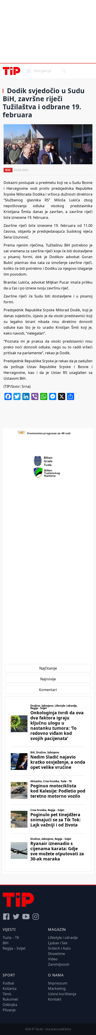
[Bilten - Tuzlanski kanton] (48, 473)
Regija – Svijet (14, 948)
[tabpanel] (48, 784)
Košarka (10, 988)
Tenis (7, 993)
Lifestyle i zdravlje (63, 937)
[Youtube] (25, 916)
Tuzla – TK (11, 937)
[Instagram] (35, 916)
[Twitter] (16, 916)
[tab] (48, 668)
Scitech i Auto (59, 948)
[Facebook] (6, 916)
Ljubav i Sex (57, 942)
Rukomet (10, 999)
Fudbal (8, 983)
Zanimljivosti (58, 964)
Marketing (57, 988)
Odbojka (10, 1004)
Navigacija (38, 70)
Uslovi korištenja (62, 993)
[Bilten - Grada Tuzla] (48, 461)
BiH (8, 170)
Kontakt (54, 999)
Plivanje (9, 1010)
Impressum (57, 983)
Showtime (56, 953)
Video (53, 959)
